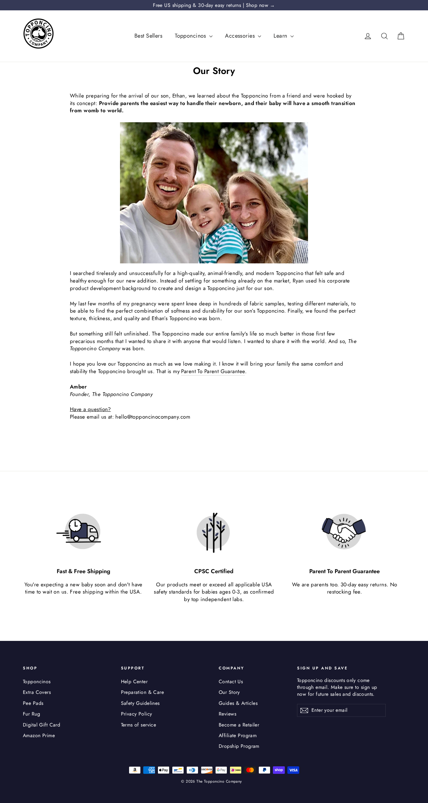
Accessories (240, 36)
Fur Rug (31, 713)
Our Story (229, 692)
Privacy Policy (136, 713)
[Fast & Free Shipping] (83, 532)
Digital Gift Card (41, 724)
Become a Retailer (239, 724)
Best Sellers (148, 36)
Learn (281, 36)
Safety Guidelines (140, 703)
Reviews (227, 713)
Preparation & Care (142, 692)
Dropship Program (239, 746)
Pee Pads (33, 703)
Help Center (134, 681)
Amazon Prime (39, 735)
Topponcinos (191, 36)
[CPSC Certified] (214, 532)
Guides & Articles (238, 703)
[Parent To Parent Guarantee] (344, 532)
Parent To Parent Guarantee (213, 371)
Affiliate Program (238, 735)
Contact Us (231, 681)
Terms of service (138, 724)
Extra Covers (37, 692)
